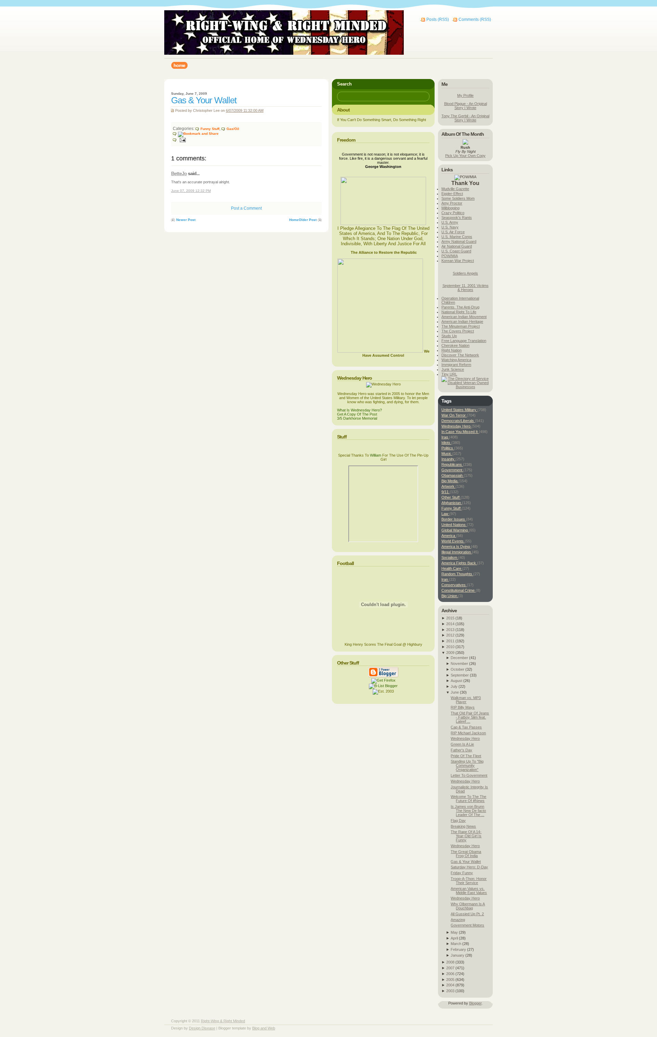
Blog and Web (263, 1028)
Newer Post (185, 220)
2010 (450, 647)
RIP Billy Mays (463, 707)
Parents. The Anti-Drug (460, 307)
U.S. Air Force (453, 232)
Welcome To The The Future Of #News (468, 799)
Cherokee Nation (455, 345)
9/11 (445, 492)
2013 (450, 630)
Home (294, 220)
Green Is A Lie (462, 744)
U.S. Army (449, 222)
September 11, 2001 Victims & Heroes (465, 288)
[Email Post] (179, 140)
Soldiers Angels (465, 273)
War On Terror (454, 415)
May (454, 932)
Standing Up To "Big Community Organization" (467, 765)
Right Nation (451, 350)
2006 (450, 974)
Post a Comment (246, 208)
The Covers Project (457, 331)
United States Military (459, 410)
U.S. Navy (450, 227)
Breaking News (463, 826)
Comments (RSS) (475, 19)
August (456, 681)
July (454, 686)
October (457, 669)
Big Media (450, 481)
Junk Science (452, 369)
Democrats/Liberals (458, 421)
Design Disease (202, 1028)
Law (445, 514)
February (458, 949)
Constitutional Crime (458, 590)
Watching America (456, 360)
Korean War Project (457, 261)
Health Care (451, 568)
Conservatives (454, 585)
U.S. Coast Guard (456, 251)
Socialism (449, 557)
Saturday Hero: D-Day (469, 867)
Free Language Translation (463, 341)
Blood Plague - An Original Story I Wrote (465, 106)
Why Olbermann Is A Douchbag (468, 906)
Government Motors (467, 925)
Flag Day (458, 820)
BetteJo (179, 173)
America (448, 536)
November (459, 663)
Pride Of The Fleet (466, 756)
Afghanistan (451, 503)
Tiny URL (449, 374)
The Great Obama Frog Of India (466, 854)
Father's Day (461, 750)
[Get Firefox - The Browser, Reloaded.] (383, 680)
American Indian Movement (464, 317)
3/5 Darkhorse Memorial (357, 418)
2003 (450, 991)
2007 (450, 968)
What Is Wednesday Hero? (359, 410)
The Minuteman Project (460, 326)
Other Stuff (451, 497)
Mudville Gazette (455, 189)
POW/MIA (449, 256)
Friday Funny (462, 873)
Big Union (449, 596)
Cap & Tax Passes (466, 727)
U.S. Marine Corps (456, 237)
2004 (450, 985)
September (460, 675)
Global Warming (455, 530)
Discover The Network (460, 355)
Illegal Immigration (456, 552)
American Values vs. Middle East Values (469, 891)
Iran (445, 579)
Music (446, 453)
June (455, 692)
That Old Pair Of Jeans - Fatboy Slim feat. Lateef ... (470, 717)
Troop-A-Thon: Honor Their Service (469, 881)
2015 (450, 618)
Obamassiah (452, 475)
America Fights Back (459, 563)
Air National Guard (456, 246)
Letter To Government (469, 775)
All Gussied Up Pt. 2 (467, 914)
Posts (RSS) (437, 19)
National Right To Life (458, 312)
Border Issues (453, 519)
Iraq (445, 437)
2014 (450, 624)
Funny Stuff (210, 129)
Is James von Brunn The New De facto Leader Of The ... (468, 810)
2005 (450, 979)
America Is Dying (456, 546)
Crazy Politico (452, 213)
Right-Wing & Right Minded (223, 1021)
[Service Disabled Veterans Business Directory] (465, 387)
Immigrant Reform (456, 365)
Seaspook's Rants (456, 217)
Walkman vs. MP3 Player (466, 700)
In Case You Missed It (460, 432)
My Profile (465, 95)
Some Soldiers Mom (458, 198)
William (375, 455)
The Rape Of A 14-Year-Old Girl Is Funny (466, 836)
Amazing (458, 920)
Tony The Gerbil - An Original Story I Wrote (465, 118)
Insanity (448, 459)
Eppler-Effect (452, 194)
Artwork (448, 486)
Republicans (452, 464)
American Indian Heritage (462, 321)
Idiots (446, 443)
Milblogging (450, 208)
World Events (453, 541)
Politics (447, 448)
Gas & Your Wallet (203, 100)
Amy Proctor (451, 203)
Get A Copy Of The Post (357, 414)
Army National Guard (458, 241)
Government (452, 470)
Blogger (475, 1003)
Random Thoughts (457, 574)
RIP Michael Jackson (468, 733)
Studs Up (449, 336)
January (457, 955)
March (456, 944)
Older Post (308, 220)
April (454, 938)
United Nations (454, 525)
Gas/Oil (233, 129)
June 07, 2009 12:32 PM (191, 191)
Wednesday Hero (456, 426)
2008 (450, 962)
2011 (450, 641)
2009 (450, 653)
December (459, 658)
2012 (450, 635)
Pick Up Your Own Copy (465, 156)
